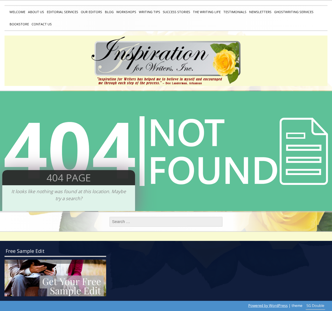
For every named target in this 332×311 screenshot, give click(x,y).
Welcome (17, 12)
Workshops (126, 12)
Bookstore (19, 24)
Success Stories (176, 12)
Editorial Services (62, 12)
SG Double (315, 305)
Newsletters (260, 12)
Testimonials (234, 12)
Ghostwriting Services (293, 12)
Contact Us (42, 24)
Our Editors (91, 12)
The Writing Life (207, 12)
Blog (109, 12)
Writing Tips (149, 12)
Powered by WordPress (268, 305)
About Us (36, 12)
